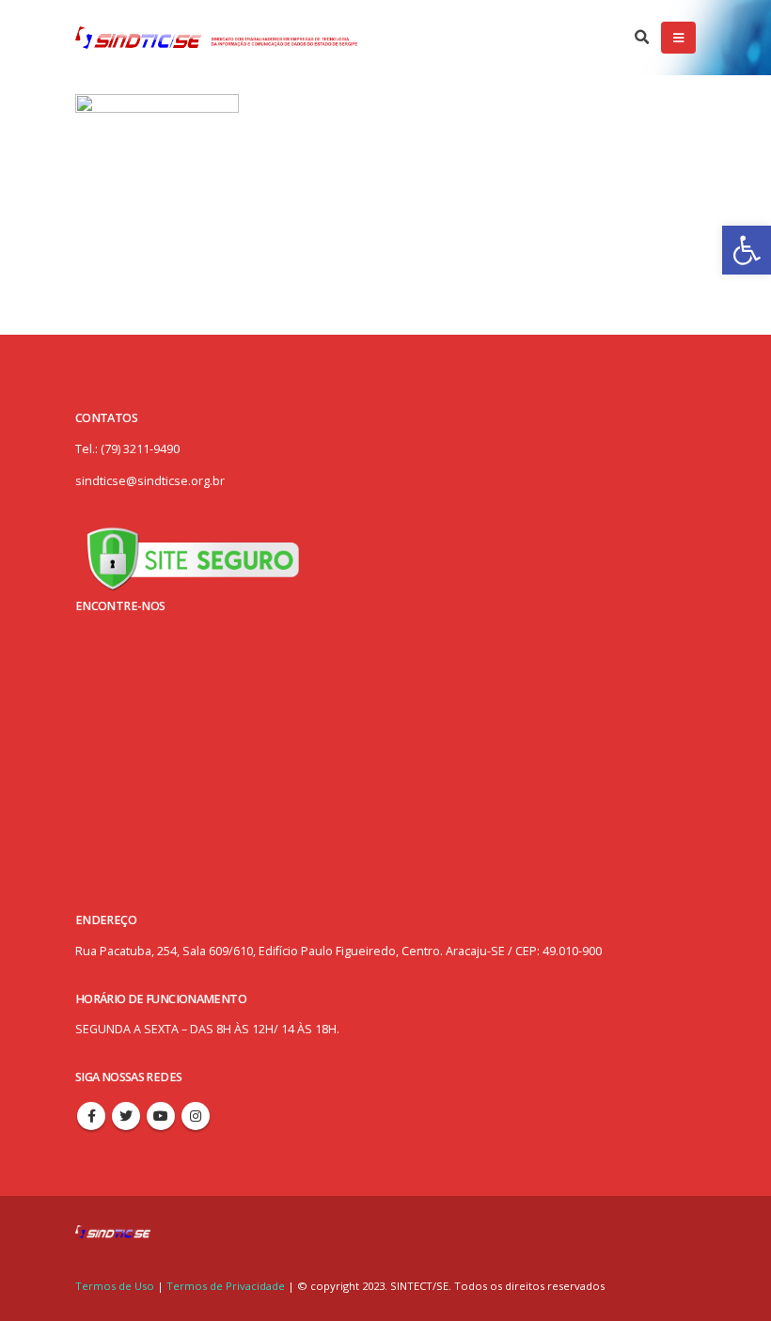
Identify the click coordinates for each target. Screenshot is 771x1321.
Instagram (195, 1116)
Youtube (161, 1116)
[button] (746, 250)
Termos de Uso (116, 1286)
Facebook (91, 1116)
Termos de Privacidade (225, 1286)
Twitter (126, 1116)
